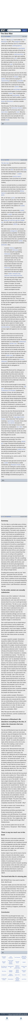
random (11, 93)
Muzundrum (10, 979)
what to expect (17, 176)
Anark (7, 119)
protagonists (13, 231)
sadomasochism (18, 54)
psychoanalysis (5, 327)
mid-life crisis (13, 343)
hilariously (15, 250)
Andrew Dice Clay (24, 967)
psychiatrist (22, 48)
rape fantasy (10, 421)
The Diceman (17, 957)
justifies (3, 78)
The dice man (5, 163)
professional (22, 341)
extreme (16, 86)
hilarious (11, 248)
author (25, 169)
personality (20, 80)
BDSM (15, 224)
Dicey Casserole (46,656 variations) (17, 979)
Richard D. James (24, 971)
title (12, 169)
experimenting (5, 80)
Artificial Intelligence (10, 975)
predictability (16, 95)
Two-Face (4, 971)
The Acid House (17, 962)
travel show (4, 112)
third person (10, 101)
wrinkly (7, 159)
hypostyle (9, 516)
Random (24, 974)
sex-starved (11, 423)
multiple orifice (21, 449)
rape (11, 64)
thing (3, 36)
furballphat (8, 36)
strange (16, 76)
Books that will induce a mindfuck (24, 957)
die (16, 58)
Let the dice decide (4, 979)
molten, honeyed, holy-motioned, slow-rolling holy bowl (13, 274)
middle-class (9, 355)
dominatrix (4, 244)
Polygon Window (10, 971)
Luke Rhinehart (11, 957)
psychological (17, 89)
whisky (20, 240)
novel (17, 112)
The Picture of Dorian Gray (4, 967)
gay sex (17, 220)
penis (2, 195)
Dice (5, 39)
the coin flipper (4, 962)
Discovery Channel (17, 108)
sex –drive (19, 427)
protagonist (17, 41)
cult (13, 39)
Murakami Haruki (16, 464)
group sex (7, 220)
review (3, 516)
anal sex (12, 220)
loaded (24, 962)
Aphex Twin (17, 974)
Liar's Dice (24, 979)
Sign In (24, 30)
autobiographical (17, 45)
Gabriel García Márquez (17, 971)
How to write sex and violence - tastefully (10, 962)
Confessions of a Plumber (8, 390)
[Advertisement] (14, 14)
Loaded (19, 173)
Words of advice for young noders (17, 967)
